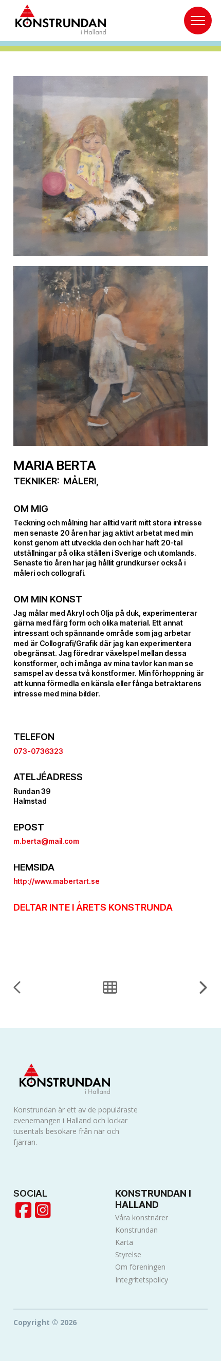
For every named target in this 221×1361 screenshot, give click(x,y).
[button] (198, 20)
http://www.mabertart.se (56, 881)
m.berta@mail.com (46, 841)
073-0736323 (38, 751)
